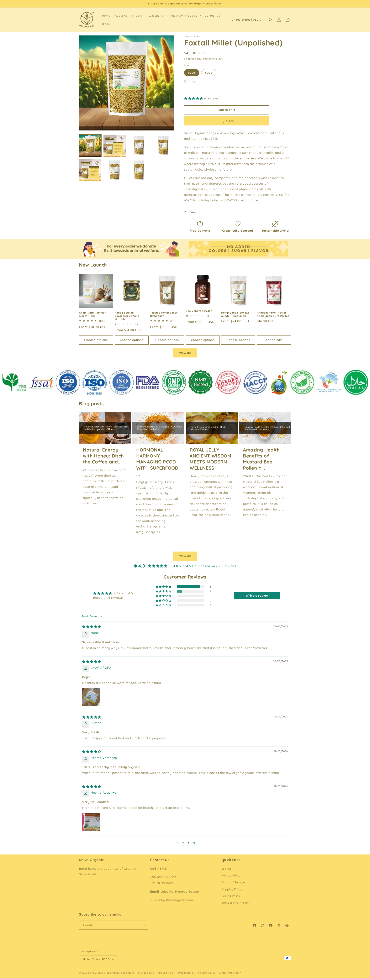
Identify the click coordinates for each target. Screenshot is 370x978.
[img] (91, 627)
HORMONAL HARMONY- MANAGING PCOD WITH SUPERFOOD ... (157, 462)
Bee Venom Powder (199, 310)
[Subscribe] (144, 924)
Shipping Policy (231, 889)
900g (191, 72)
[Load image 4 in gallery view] (163, 146)
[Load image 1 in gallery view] (90, 146)
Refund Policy (230, 896)
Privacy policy (146, 972)
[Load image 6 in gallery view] (90, 170)
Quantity (189, 81)
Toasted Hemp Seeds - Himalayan (165, 314)
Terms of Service (233, 882)
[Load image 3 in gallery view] (139, 146)
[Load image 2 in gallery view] (114, 146)
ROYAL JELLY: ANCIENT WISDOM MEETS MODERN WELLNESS (210, 459)
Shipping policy (206, 972)
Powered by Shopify (123, 973)
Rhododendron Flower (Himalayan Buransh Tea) (274, 314)
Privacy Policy (230, 875)
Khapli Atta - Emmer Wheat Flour (92, 314)
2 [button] (183, 843)
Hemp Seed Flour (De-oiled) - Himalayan (236, 314)
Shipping (189, 58)
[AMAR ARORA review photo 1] (91, 697)
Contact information (230, 972)
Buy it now (227, 121)
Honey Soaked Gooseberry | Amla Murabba (127, 316)
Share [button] (192, 212)
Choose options (96, 340)
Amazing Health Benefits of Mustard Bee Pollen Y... (261, 459)
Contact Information (235, 903)
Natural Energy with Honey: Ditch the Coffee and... (103, 456)
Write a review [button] (257, 595)
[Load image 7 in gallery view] (114, 170)
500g (208, 72)
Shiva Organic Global (100, 973)
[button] (157, 16)
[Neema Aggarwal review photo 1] (91, 822)
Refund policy (165, 972)
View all (185, 353)
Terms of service (185, 972)
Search (226, 869)
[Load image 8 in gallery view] (139, 170)
